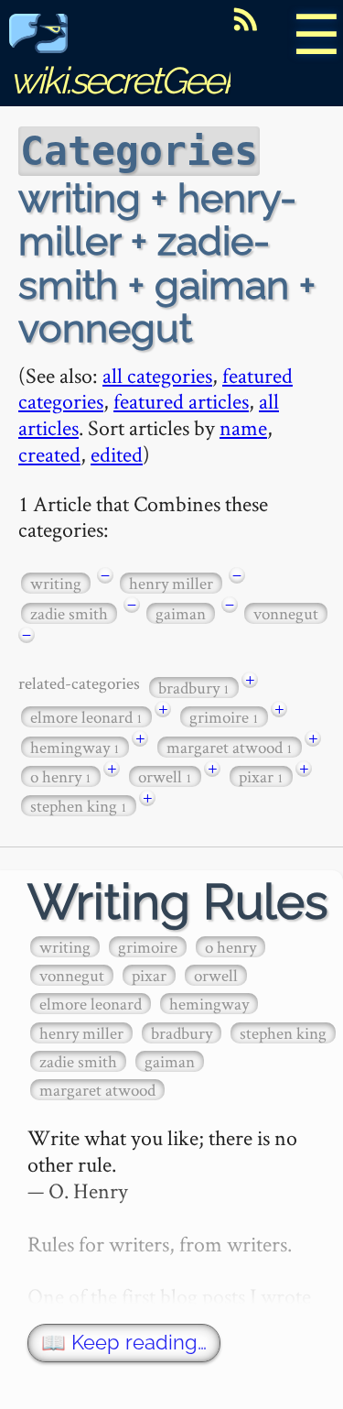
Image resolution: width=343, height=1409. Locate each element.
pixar (261, 776)
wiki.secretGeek (124, 80)
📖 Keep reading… (124, 1342)
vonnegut (285, 613)
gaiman (180, 613)
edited (117, 454)
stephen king (78, 805)
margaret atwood (229, 747)
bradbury (194, 687)
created (49, 454)
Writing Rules (177, 902)
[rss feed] (245, 19)
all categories (157, 375)
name (243, 427)
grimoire (224, 716)
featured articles (181, 401)
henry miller (171, 583)
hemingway (75, 747)
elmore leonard (86, 716)
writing (55, 583)
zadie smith (69, 613)
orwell (165, 776)
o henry (60, 776)
